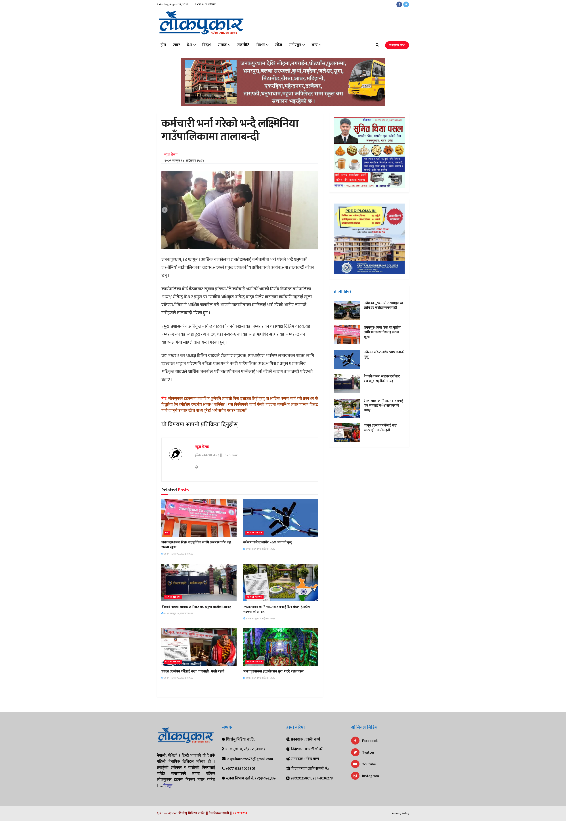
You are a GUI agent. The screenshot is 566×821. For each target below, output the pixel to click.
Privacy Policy (400, 813)
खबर (176, 45)
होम (163, 45)
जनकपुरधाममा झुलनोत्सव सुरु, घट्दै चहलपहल (273, 671)
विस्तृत (167, 786)
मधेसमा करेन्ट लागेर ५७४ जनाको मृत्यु (267, 542)
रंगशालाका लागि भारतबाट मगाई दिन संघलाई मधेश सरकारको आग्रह (276, 609)
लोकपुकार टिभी (397, 45)
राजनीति (243, 45)
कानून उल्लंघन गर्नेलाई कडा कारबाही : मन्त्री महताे (192, 671)
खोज (278, 45)
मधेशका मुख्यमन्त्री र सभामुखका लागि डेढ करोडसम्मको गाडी (383, 305)
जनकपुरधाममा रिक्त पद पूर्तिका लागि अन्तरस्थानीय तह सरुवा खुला (196, 544)
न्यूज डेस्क (171, 154)
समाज (222, 45)
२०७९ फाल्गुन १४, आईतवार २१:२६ (178, 554)
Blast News (254, 533)
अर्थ (167, 533)
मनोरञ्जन (295, 45)
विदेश (206, 45)
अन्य (314, 45)
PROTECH (240, 813)
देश (189, 45)
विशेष (260, 45)
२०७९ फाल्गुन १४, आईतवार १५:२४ (184, 160)
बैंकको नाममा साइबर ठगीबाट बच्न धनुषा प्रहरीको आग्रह (196, 607)
